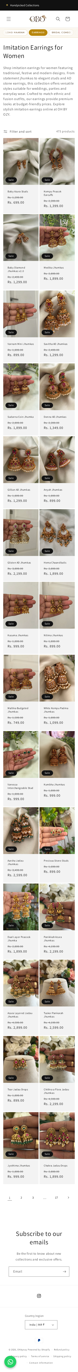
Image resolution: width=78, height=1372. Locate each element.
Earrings (38, 32)
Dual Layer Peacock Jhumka (19, 938)
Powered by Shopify (39, 1349)
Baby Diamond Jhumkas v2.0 (16, 269)
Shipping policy (62, 1356)
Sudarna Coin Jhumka (21, 416)
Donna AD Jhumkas (55, 416)
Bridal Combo (61, 32)
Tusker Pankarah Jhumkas (53, 1015)
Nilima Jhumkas (53, 635)
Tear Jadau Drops (18, 1089)
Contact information (41, 1362)
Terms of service (40, 1356)
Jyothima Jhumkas (19, 1165)
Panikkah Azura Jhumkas (53, 938)
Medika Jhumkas (54, 267)
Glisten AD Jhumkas (19, 562)
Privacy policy (19, 1356)
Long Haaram (15, 32)
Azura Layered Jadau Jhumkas (20, 1015)
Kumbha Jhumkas (54, 784)
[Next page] (68, 1197)
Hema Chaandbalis (55, 562)
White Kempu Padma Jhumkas (56, 710)
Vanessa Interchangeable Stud (20, 786)
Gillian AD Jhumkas (19, 489)
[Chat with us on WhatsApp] (10, 1362)
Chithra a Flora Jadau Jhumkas (56, 1091)
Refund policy (61, 1349)
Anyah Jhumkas (53, 489)
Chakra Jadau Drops (56, 1165)
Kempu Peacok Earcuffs (52, 193)
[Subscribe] (64, 1272)
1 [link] (10, 1198)
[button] (8, 19)
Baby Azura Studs (18, 191)
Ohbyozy (22, 1349)
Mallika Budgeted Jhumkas (18, 710)
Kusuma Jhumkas (18, 635)
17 (56, 1197)
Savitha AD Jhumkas (56, 343)
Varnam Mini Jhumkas (21, 343)
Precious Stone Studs (56, 860)
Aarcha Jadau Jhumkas (15, 862)
